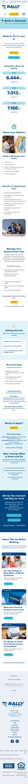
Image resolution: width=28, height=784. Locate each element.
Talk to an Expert (14, 57)
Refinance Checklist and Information (14, 470)
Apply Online (14, 52)
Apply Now (14, 427)
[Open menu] (23, 14)
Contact (15, 732)
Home (6, 23)
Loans (10, 23)
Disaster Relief (21, 525)
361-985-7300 (15, 306)
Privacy (1, 750)
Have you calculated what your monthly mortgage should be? (13, 351)
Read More (14, 690)
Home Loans (15, 23)
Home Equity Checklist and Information (15, 473)
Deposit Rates (15, 727)
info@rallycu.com (15, 716)
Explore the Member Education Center (14, 662)
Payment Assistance (9, 525)
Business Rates (14, 730)
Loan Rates (15, 725)
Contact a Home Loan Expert (14, 447)
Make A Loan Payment (14, 515)
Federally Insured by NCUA (8, 772)
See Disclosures (14, 81)
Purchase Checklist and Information (14, 468)
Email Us (14, 302)
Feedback (21, 750)
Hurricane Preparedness (15, 737)
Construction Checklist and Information (15, 478)
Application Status (14, 519)
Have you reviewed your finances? (12, 341)
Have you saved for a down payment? (13, 346)
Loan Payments (14, 720)
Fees (14, 723)
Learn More (8, 583)
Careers (15, 734)
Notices (16, 750)
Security (12, 750)
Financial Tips (8, 554)
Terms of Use (25, 752)
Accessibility (6, 750)
